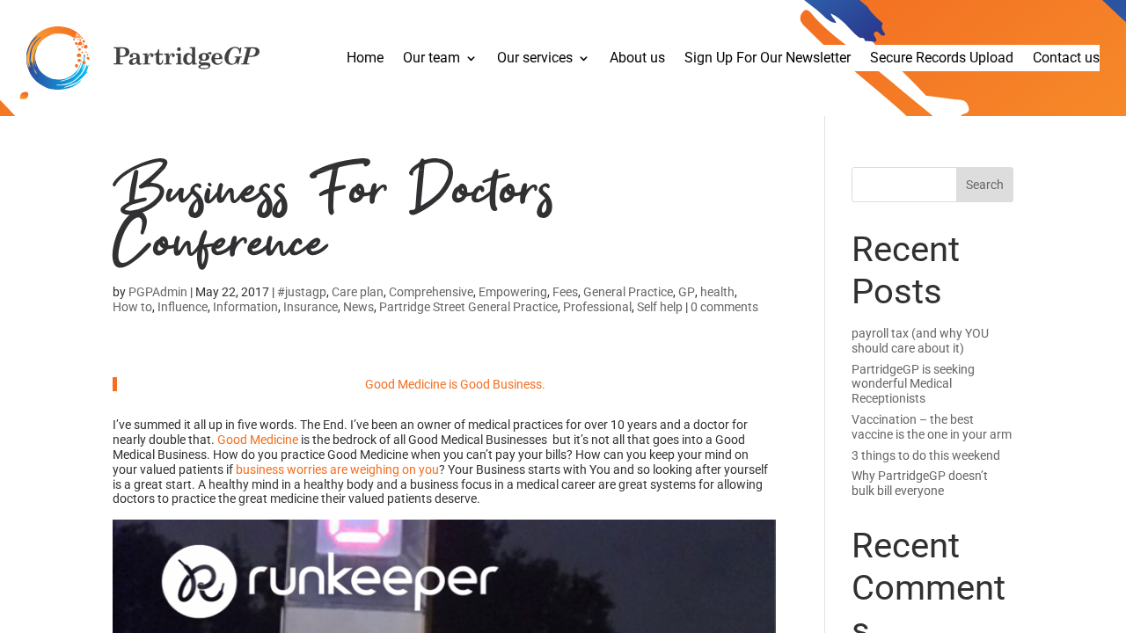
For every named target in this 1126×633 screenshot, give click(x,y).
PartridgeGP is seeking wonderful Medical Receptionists (913, 384)
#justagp (301, 292)
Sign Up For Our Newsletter (767, 59)
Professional (597, 307)
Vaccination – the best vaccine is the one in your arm (932, 426)
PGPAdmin (157, 292)
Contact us (1066, 59)
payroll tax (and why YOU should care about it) (920, 340)
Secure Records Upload (941, 59)
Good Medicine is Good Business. (455, 384)
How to (132, 307)
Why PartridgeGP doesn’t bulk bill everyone (920, 483)
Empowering (513, 292)
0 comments (724, 307)
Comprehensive (431, 292)
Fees (565, 292)
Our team (431, 59)
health (717, 292)
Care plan (358, 292)
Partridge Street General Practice (468, 307)
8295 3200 (147, 137)
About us (637, 59)
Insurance (310, 307)
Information (245, 307)
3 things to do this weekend (926, 455)
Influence (182, 307)
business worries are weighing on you (337, 469)
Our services (535, 59)
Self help (660, 307)
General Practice (628, 292)
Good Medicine (257, 440)
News (358, 307)
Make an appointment (107, 123)
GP (686, 292)
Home (365, 59)
